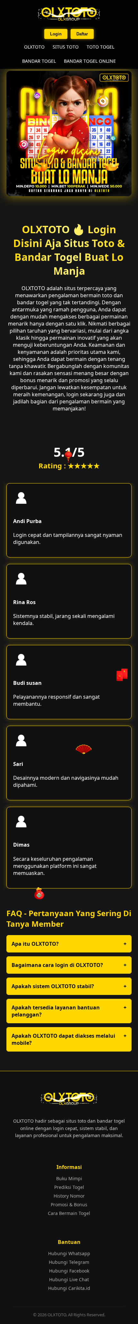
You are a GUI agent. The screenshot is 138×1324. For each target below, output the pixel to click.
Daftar (82, 34)
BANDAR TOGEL (39, 61)
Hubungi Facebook (69, 1271)
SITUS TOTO (66, 47)
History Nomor (69, 1196)
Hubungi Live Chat (69, 1279)
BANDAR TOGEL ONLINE (90, 61)
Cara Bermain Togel (69, 1213)
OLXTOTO (34, 47)
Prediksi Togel (69, 1187)
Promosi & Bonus (69, 1204)
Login (56, 34)
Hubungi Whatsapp (69, 1253)
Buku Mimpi (69, 1178)
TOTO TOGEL (100, 47)
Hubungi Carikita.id (69, 1288)
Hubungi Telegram (69, 1262)
